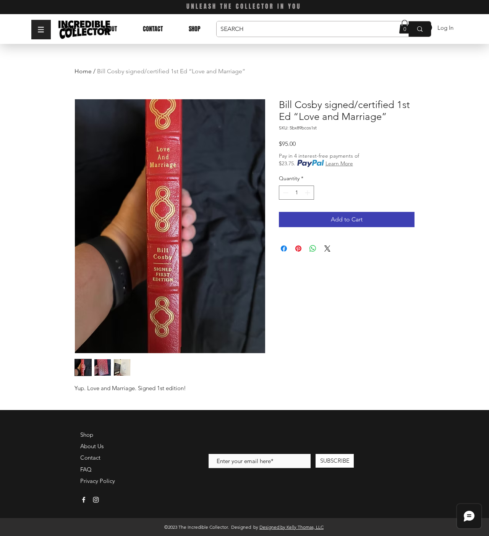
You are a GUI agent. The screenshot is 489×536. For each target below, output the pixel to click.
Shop (86, 434)
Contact (90, 457)
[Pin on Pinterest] (298, 248)
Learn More (339, 163)
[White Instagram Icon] (96, 500)
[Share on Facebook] (283, 248)
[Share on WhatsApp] (312, 248)
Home (83, 71)
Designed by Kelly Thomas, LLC (291, 527)
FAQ (86, 469)
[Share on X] (327, 248)
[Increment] (308, 192)
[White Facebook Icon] (83, 500)
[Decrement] (285, 192)
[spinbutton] (296, 192)
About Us (92, 446)
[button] (41, 29)
